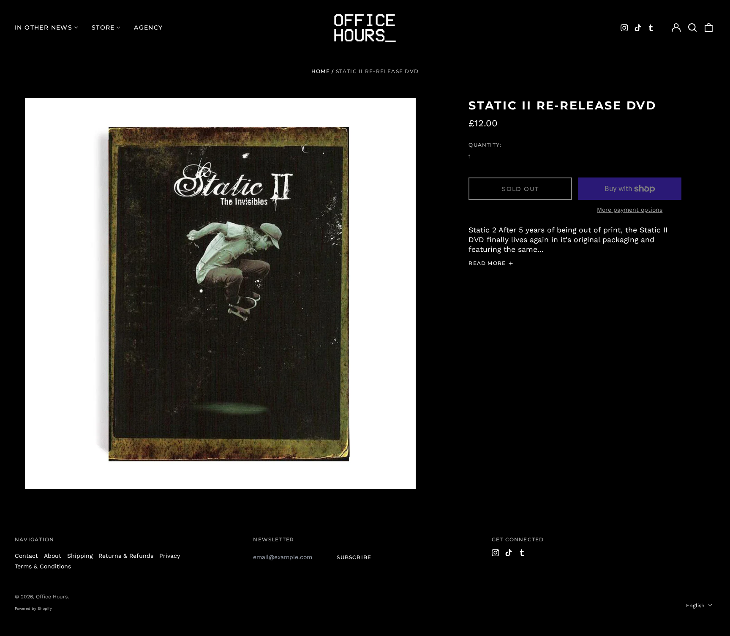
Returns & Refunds (125, 555)
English (696, 606)
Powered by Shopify (33, 608)
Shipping (80, 555)
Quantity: (485, 145)
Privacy (169, 555)
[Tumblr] (651, 28)
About (52, 555)
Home (320, 71)
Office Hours (52, 597)
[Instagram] (624, 28)
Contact (26, 555)
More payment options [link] (629, 209)
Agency (148, 27)
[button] (692, 28)
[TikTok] (638, 28)
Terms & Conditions (43, 566)
